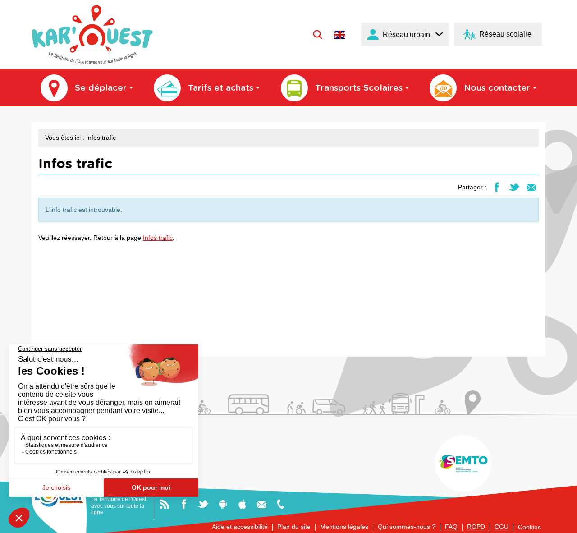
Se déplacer (101, 88)
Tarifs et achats (220, 88)
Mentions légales (344, 527)
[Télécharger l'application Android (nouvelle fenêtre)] (223, 503)
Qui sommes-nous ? (406, 527)
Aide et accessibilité (240, 527)
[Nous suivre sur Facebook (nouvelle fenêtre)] (183, 503)
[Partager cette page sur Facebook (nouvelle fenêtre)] (496, 186)
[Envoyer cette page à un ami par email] (531, 186)
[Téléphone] (280, 503)
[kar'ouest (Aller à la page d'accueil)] (92, 34)
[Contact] (261, 503)
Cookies (529, 527)
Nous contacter (497, 88)
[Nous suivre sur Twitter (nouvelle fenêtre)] (203, 503)
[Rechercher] (317, 34)
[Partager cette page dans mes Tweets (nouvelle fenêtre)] (514, 186)
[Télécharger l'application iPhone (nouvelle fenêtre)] (242, 503)
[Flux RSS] (164, 503)
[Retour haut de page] (559, 522)
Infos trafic (158, 237)
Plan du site (294, 527)
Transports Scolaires (359, 88)
